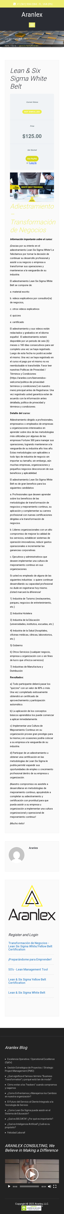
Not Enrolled (32, 111)
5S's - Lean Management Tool (28, 969)
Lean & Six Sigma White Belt (28, 78)
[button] (32, 1174)
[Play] (9, 1186)
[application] (32, 1174)
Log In (33, 162)
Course (13, 46)
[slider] (29, 1186)
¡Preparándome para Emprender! (30, 959)
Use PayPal (32, 158)
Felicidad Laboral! (16, 1132)
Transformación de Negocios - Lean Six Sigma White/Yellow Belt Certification (30, 946)
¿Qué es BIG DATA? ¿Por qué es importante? (30, 1119)
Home (7, 46)
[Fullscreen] (54, 1186)
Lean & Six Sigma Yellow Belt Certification (27, 981)
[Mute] (49, 1186)
